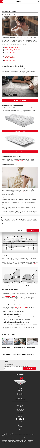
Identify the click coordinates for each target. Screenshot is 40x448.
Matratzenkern (20, 410)
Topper (20, 429)
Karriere (20, 395)
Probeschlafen (20, 405)
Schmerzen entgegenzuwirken (10, 296)
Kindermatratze (20, 425)
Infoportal (3, 7)
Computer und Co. (6, 55)
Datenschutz (20, 398)
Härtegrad (20, 406)
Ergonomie (19, 354)
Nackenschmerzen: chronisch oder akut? (11, 49)
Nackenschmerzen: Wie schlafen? (10, 60)
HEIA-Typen (20, 407)
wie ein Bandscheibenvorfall (20, 160)
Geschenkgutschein (20, 409)
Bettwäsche (20, 427)
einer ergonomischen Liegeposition (27, 316)
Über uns (20, 390)
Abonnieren (29, 368)
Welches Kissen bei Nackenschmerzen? (11, 59)
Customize (20, 230)
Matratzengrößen (20, 413)
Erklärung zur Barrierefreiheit (20, 399)
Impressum (20, 397)
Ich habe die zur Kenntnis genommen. (16, 366)
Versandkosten (20, 393)
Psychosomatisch (6, 53)
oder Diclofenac (25, 191)
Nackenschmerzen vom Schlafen (9, 56)
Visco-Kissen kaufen (20, 151)
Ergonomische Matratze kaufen (20, 100)
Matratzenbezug (20, 411)
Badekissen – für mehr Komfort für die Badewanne (32, 348)
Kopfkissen (24, 354)
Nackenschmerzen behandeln (9, 52)
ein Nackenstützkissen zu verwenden (21, 307)
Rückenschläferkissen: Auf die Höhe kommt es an (19, 348)
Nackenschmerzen (30, 354)
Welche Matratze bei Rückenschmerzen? (6, 348)
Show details (34, 227)
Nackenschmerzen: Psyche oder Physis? (11, 47)
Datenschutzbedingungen (14, 366)
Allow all (32, 230)
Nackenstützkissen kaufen (20, 131)
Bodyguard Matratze (12, 354)
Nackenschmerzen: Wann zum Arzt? (10, 50)
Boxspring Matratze (20, 424)
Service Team (20, 391)
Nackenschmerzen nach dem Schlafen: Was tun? (13, 62)
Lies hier (15, 441)
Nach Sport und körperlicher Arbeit (9, 57)
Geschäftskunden (20, 394)
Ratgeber (6, 7)
